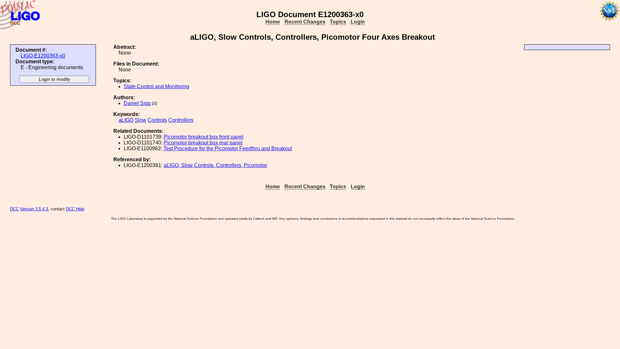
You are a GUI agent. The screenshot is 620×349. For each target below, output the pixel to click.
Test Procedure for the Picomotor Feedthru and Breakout (227, 148)
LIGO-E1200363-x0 (43, 55)
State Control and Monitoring (156, 86)
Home (272, 22)
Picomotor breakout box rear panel (203, 142)
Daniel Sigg (137, 103)
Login (358, 22)
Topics (338, 22)
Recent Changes (305, 22)
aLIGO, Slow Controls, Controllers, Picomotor (215, 165)
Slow (140, 120)
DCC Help (75, 208)
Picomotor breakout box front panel (203, 137)
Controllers (180, 120)
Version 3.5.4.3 (34, 208)
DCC (14, 208)
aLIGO (126, 120)
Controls (157, 120)
